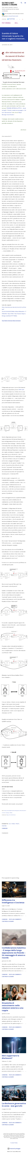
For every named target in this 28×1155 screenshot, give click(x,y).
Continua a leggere (8, 921)
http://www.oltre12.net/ (11, 814)
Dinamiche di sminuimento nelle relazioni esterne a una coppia (12, 1007)
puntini (4, 826)
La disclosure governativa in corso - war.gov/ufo (14, 1104)
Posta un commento (15, 919)
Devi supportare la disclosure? (10, 1056)
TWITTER (11, 19)
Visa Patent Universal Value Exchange (11, 320)
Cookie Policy (14, 1142)
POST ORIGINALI (6, 23)
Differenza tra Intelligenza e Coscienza (13, 901)
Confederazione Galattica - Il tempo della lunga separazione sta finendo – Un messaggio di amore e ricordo (14, 952)
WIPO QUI (21, 389)
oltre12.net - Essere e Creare (9, 3)
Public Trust (16, 823)
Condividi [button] (4, 828)
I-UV (9, 823)
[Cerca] (21, 3)
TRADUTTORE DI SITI (13, 16)
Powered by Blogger (14, 1148)
